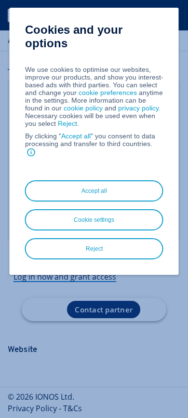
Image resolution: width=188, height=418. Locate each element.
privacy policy (138, 108)
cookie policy (83, 108)
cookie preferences (108, 92)
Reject (67, 123)
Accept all (76, 136)
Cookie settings (94, 219)
